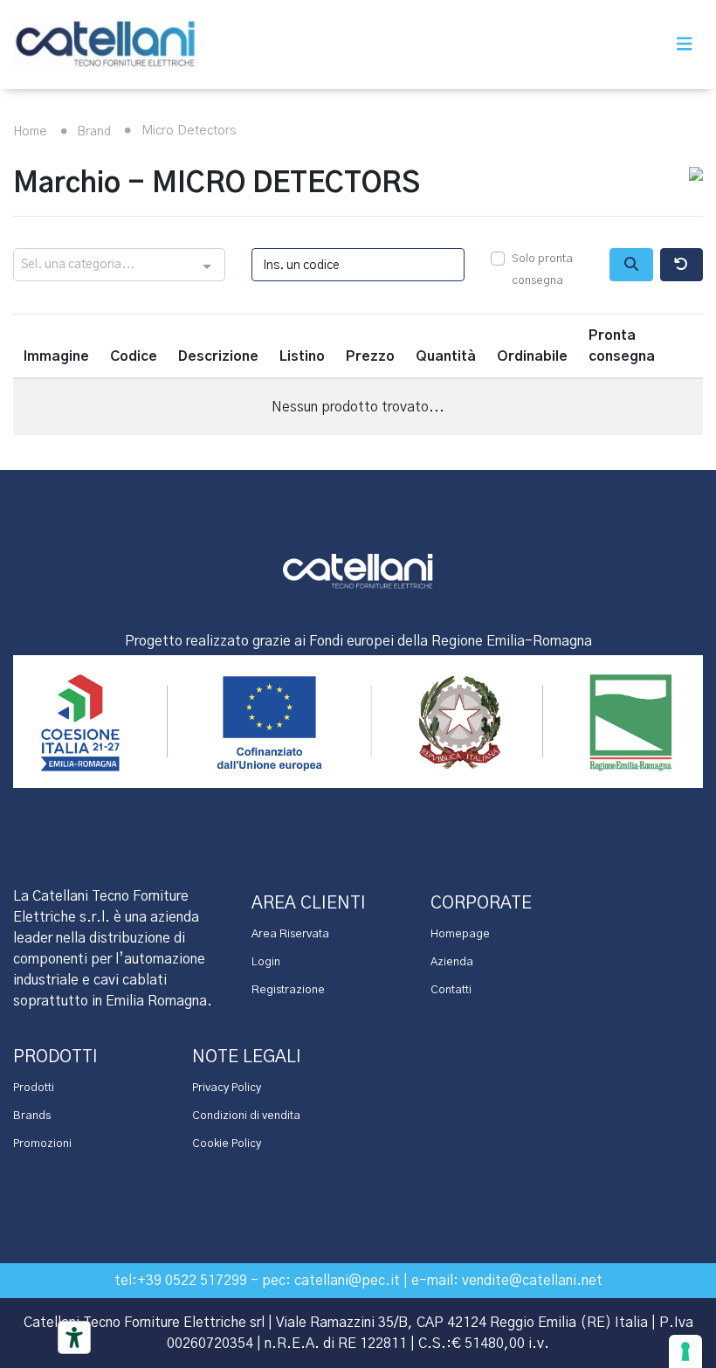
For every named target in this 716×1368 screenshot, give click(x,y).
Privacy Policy (226, 1088)
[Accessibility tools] (74, 1337)
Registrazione (288, 990)
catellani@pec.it (347, 1281)
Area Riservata (290, 934)
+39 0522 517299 (192, 1281)
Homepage (460, 934)
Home (30, 132)
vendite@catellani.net (532, 1281)
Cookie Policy (226, 1144)
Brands (32, 1116)
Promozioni (42, 1144)
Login (265, 962)
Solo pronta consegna (542, 270)
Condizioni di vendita (246, 1116)
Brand (92, 132)
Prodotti (33, 1088)
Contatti (451, 990)
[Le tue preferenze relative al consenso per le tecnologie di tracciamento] (685, 1351)
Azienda (451, 962)
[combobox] (119, 265)
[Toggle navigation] (684, 44)
